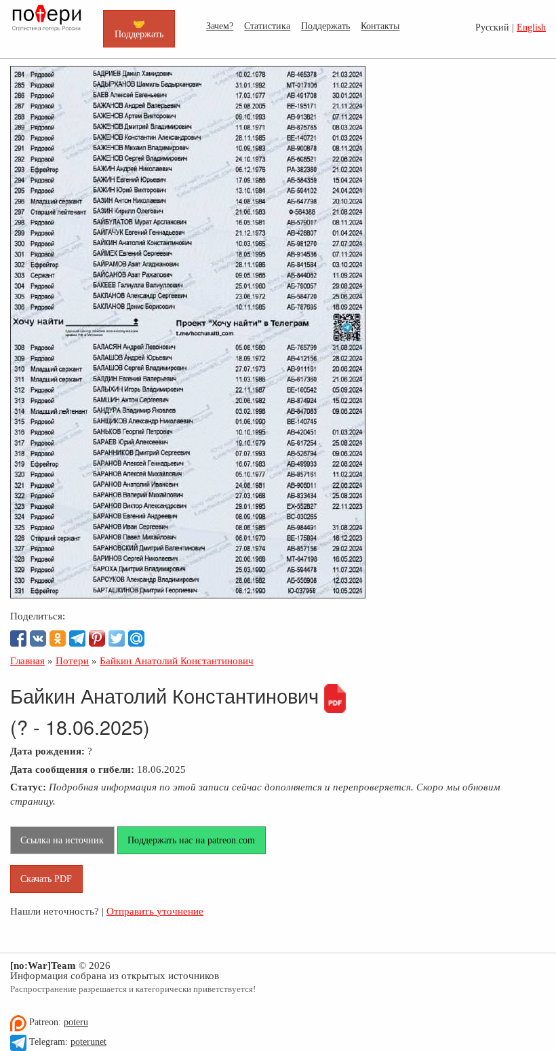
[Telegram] (77, 638)
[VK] (38, 638)
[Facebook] (18, 638)
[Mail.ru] (136, 638)
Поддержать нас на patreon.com (191, 840)
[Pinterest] (97, 638)
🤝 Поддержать (139, 28)
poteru (76, 1022)
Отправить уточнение (154, 911)
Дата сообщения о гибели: (72, 769)
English (531, 27)
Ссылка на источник (62, 840)
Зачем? (219, 25)
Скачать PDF (46, 878)
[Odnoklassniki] (57, 638)
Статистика (267, 25)
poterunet (88, 1042)
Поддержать (325, 25)
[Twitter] (116, 638)
